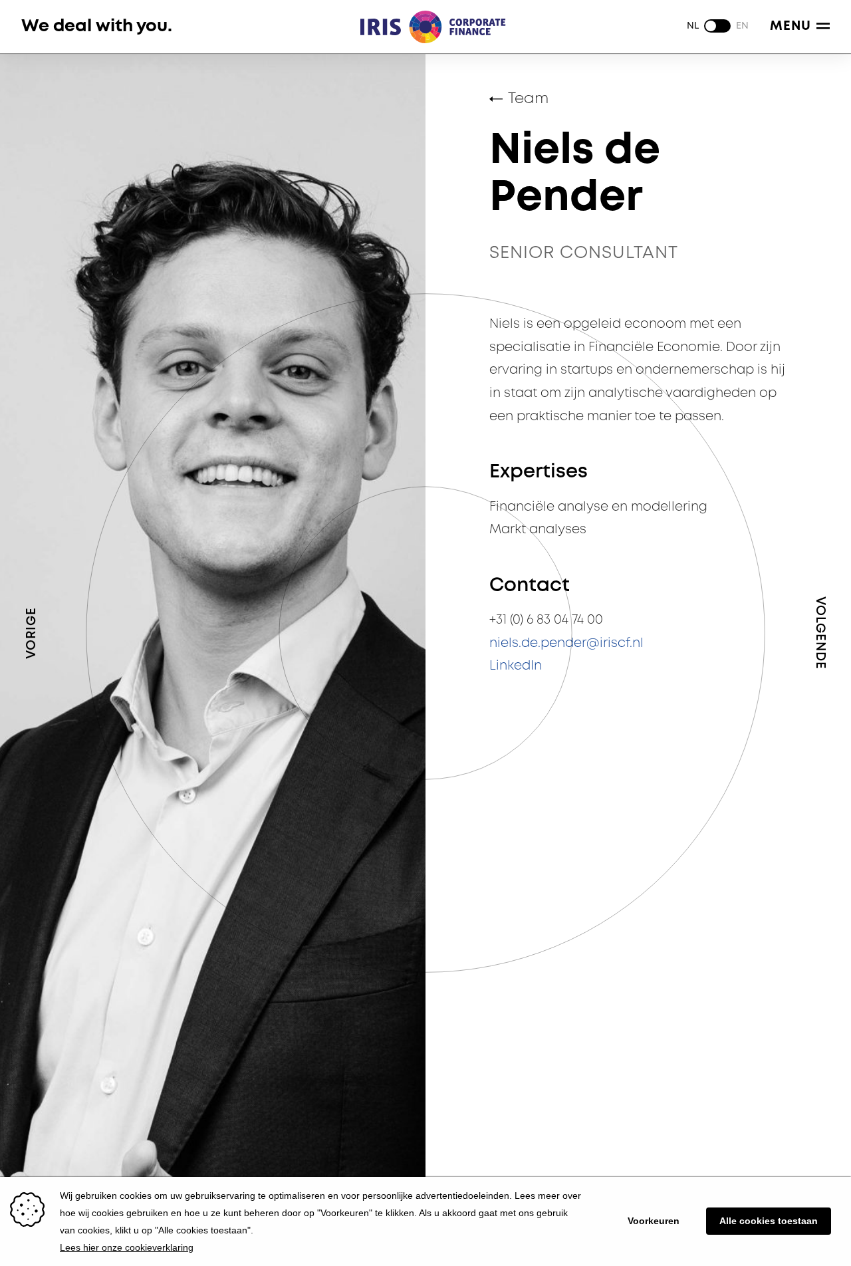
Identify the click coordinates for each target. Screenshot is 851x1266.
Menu (790, 26)
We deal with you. (96, 26)
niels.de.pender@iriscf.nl (566, 643)
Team (528, 99)
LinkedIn (515, 666)
